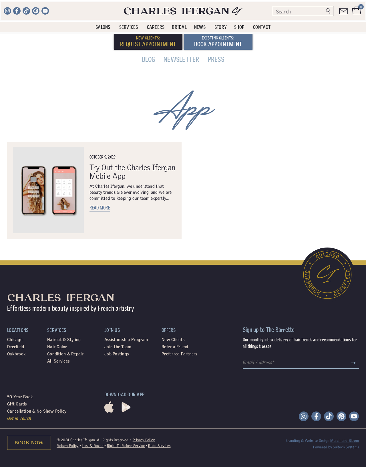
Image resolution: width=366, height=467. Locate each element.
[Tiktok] (26, 11)
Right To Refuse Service (126, 446)
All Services (58, 361)
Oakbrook (16, 353)
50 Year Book (20, 396)
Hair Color (57, 346)
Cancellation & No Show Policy (36, 411)
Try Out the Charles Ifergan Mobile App (132, 171)
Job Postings (116, 353)
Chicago (15, 339)
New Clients (173, 339)
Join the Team (117, 346)
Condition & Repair (65, 353)
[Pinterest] (35, 11)
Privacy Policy (144, 440)
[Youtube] (45, 11)
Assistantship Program (126, 339)
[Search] (328, 11)
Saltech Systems (346, 447)
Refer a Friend (175, 346)
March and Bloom (344, 440)
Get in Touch (19, 418)
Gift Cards (17, 403)
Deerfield (15, 346)
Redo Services (159, 446)
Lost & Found (93, 446)
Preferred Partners (179, 353)
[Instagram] (7, 11)
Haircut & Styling (64, 339)
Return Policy (67, 446)
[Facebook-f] (17, 11)
